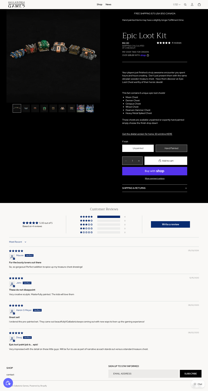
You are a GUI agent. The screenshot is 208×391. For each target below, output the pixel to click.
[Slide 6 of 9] (62, 108)
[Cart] (199, 4)
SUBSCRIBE (190, 373)
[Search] (185, 4)
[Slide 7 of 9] (71, 108)
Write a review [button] (170, 224)
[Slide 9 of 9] (90, 108)
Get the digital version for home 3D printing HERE (147, 133)
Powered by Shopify (38, 385)
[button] (86, 217)
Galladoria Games (21, 385)
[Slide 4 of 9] (44, 108)
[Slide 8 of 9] (80, 108)
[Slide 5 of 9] (53, 108)
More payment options (154, 178)
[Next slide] (96, 55)
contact (10, 374)
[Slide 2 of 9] (26, 108)
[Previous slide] (10, 55)
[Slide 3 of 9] (35, 108)
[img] (16, 250)
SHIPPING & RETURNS (134, 188)
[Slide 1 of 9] (17, 108)
